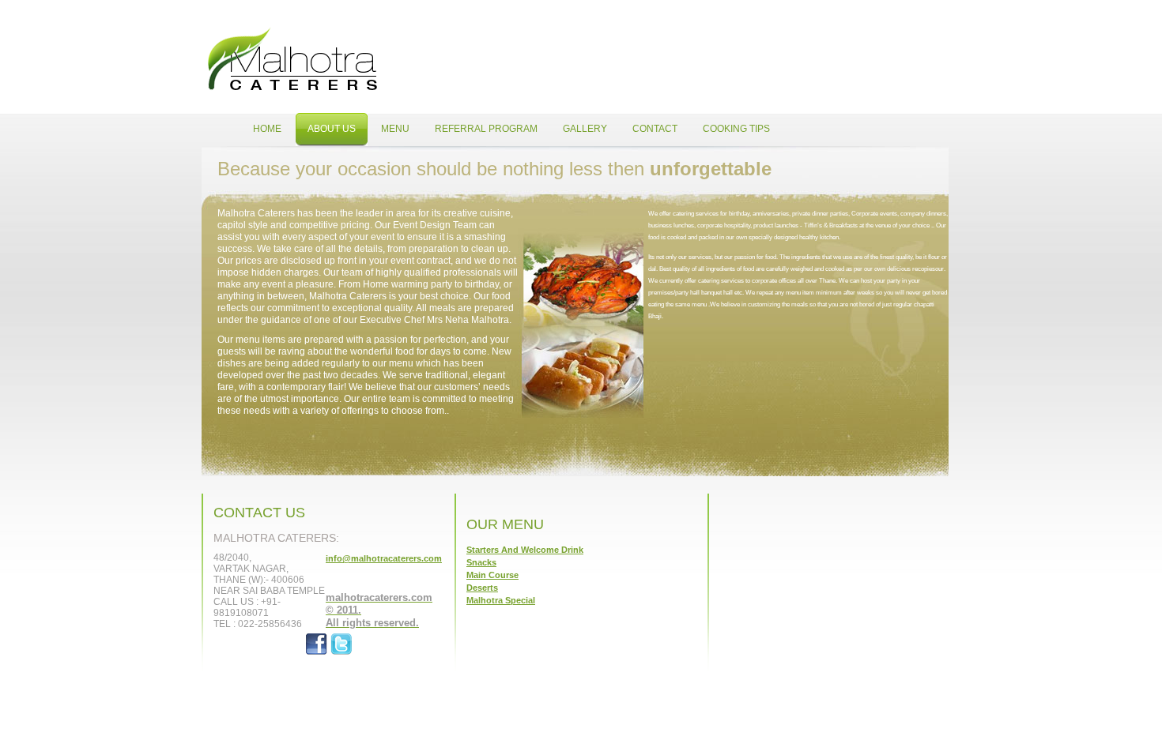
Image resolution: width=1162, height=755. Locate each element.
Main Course (492, 575)
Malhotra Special (500, 600)
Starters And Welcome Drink (524, 549)
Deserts (482, 587)
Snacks (481, 562)
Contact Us (259, 512)
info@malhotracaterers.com (384, 558)
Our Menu (505, 524)
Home (292, 59)
